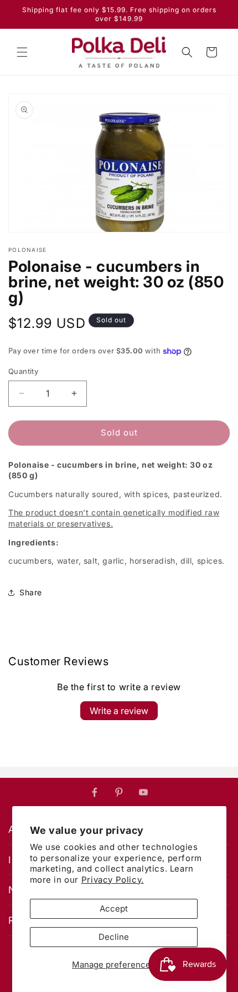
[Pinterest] (119, 792)
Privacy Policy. (112, 879)
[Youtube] (143, 792)
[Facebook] (94, 792)
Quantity (23, 371)
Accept (114, 908)
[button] (22, 52)
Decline (114, 937)
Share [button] (30, 592)
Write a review (119, 710)
